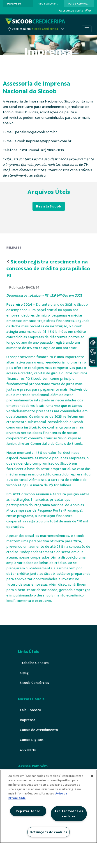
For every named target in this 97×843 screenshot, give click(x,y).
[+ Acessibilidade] (93, 361)
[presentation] (18, 3)
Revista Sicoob (48, 206)
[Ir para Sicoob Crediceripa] (35, 21)
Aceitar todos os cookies (68, 813)
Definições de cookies (48, 832)
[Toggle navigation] (87, 29)
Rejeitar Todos (28, 811)
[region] (48, 806)
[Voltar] (8, 262)
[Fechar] (92, 776)
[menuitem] (14, 3)
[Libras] (93, 342)
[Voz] (93, 352)
